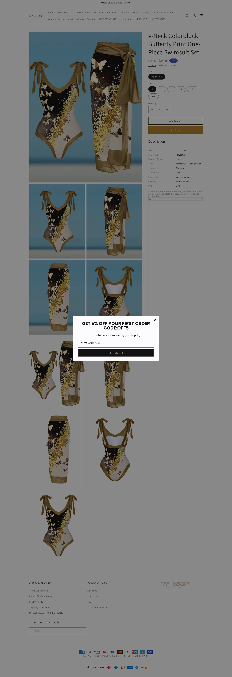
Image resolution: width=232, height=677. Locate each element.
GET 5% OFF (116, 353)
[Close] (155, 320)
